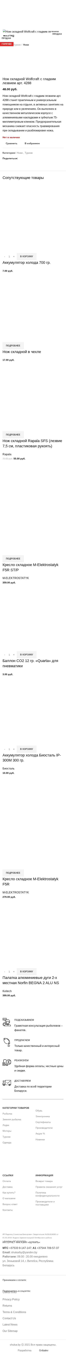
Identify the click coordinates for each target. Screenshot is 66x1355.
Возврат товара (44, 1181)
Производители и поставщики (45, 1203)
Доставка (8, 1186)
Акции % (40, 1133)
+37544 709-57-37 (46, 1248)
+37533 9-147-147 (17, 1248)
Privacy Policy (11, 1299)
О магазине (9, 1198)
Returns (7, 1305)
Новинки (40, 1139)
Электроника (43, 1116)
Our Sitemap (10, 1331)
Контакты (8, 1210)
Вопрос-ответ (10, 1204)
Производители (44, 1127)
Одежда (7, 1142)
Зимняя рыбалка (12, 1119)
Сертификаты (43, 1122)
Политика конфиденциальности (48, 1194)
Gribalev (43, 1350)
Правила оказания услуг (49, 1186)
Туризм (6, 1136)
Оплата (7, 1181)
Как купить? (9, 1192)
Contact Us (9, 1318)
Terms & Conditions (14, 1312)
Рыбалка (7, 1113)
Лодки (6, 1125)
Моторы (7, 1131)
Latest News (10, 1324)
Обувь (39, 1110)
